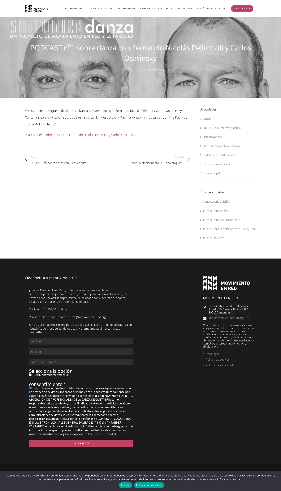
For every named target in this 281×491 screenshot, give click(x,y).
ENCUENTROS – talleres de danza (222, 128)
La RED (207, 118)
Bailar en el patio (212, 173)
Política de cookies (217, 359)
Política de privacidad (102, 434)
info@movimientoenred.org (226, 318)
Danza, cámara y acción (217, 164)
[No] (276, 481)
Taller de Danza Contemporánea (221, 220)
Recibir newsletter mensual (51, 375)
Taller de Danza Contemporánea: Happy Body (229, 229)
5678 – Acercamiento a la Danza (221, 146)
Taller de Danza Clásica (216, 211)
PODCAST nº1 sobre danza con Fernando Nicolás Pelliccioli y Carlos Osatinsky (80, 135)
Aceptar (125, 485)
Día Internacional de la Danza (220, 155)
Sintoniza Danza (212, 137)
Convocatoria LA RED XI (216, 201)
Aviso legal (212, 354)
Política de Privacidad (219, 365)
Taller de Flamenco (213, 238)
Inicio (113, 69)
